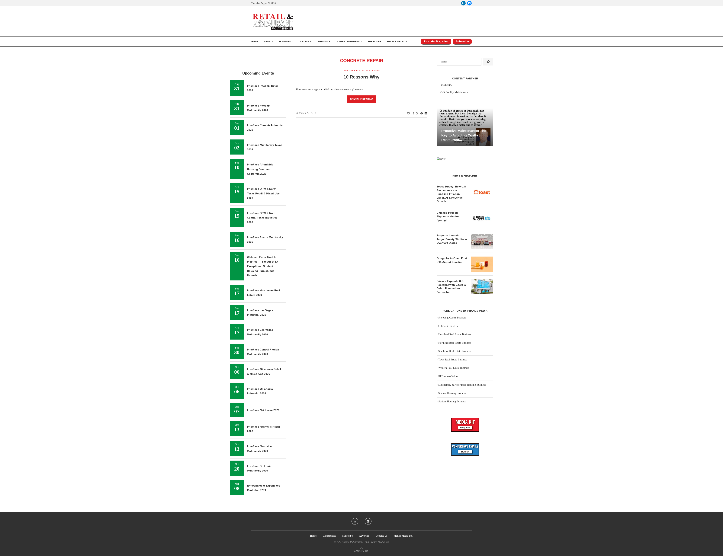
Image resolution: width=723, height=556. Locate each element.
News (267, 41)
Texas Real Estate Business (452, 359)
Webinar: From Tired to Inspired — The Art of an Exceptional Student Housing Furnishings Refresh (262, 266)
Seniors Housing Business (452, 401)
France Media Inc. (403, 535)
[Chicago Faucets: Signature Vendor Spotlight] (482, 218)
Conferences (329, 535)
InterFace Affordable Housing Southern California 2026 (260, 169)
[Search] (488, 62)
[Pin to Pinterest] (421, 113)
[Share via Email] (426, 113)
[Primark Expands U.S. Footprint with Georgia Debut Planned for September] (482, 286)
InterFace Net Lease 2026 (263, 410)
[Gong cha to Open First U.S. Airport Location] (482, 264)
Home (254, 41)
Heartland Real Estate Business (454, 334)
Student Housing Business (452, 393)
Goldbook (305, 41)
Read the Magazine (436, 41)
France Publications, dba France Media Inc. (366, 542)
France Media (395, 41)
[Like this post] (408, 113)
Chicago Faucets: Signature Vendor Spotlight (448, 216)
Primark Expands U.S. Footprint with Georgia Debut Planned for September (451, 287)
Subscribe (374, 41)
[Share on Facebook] (413, 113)
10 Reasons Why (361, 76)
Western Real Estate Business (453, 367)
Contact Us (381, 535)
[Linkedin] (463, 3)
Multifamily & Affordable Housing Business (462, 384)
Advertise (364, 535)
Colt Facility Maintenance (454, 92)
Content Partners (348, 41)
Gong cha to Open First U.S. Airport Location (452, 260)
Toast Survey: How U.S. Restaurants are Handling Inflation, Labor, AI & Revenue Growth (452, 194)
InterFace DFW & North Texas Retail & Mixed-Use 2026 (263, 193)
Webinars (324, 41)
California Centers (448, 326)
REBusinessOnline (448, 376)
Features (285, 41)
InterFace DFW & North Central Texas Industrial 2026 (262, 218)
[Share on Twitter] (417, 113)
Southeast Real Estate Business (454, 351)
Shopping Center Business (452, 317)
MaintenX (446, 84)
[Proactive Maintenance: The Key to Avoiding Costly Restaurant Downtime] (465, 127)
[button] (440, 127)
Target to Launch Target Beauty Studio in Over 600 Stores (452, 239)
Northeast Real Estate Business (454, 342)
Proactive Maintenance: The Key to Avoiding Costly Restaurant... (463, 135)
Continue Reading (361, 99)
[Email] (469, 3)
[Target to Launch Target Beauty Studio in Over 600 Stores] (482, 241)
